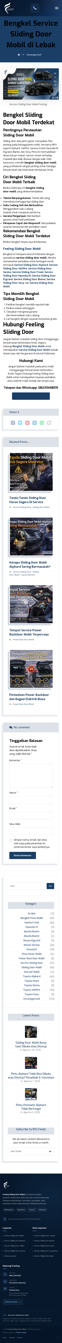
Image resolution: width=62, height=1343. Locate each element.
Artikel (32, 913)
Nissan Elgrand (31, 940)
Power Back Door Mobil (23, 639)
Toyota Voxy (32, 994)
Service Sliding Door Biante (29, 279)
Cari (50, 886)
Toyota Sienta (32, 985)
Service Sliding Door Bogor (44, 1256)
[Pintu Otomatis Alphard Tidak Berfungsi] (31, 1094)
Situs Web (14, 824)
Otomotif (31, 949)
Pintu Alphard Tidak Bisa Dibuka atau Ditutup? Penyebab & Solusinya (31, 1075)
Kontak (19, 1337)
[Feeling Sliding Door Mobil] (7, 1185)
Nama (13, 792)
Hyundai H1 (32, 927)
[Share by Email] (49, 423)
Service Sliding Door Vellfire (14, 1246)
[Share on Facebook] (13, 423)
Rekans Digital (21, 1332)
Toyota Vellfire (31, 989)
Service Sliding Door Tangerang (45, 1251)
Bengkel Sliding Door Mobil (28, 346)
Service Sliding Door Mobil (34, 349)
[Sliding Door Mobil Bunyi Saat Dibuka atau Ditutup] (31, 1032)
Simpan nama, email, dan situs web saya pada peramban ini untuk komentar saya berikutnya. (32, 843)
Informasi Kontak (13, 1302)
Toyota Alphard (27, 575)
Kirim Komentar (22, 855)
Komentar (15, 760)
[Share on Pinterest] (27, 423)
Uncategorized (31, 998)
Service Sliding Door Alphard (31, 265)
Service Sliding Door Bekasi (44, 1241)
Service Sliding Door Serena (15, 1251)
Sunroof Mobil (32, 971)
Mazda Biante (31, 931)
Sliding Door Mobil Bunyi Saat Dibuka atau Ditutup (31, 1044)
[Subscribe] (50, 1151)
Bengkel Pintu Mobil (32, 918)
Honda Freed (32, 922)
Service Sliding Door (22, 507)
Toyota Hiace (31, 980)
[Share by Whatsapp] (42, 423)
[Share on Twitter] (20, 423)
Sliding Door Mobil (41, 507)
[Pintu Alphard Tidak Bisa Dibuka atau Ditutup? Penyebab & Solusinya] (31, 1063)
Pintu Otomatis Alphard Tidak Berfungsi (31, 1107)
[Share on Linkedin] (35, 423)
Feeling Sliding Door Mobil (22, 249)
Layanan (12, 1337)
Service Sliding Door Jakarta (44, 1236)
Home (5, 1337)
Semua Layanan (10, 1256)
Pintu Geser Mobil (32, 954)
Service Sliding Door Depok (44, 1246)
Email (13, 808)
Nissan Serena (32, 945)
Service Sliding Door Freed (27, 272)
